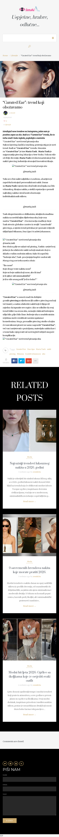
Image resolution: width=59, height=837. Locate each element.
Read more (29, 501)
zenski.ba (37, 472)
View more (29, 431)
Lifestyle (14, 55)
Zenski (12, 113)
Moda (29, 457)
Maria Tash (41, 349)
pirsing (13, 354)
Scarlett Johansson (33, 354)
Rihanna (20, 354)
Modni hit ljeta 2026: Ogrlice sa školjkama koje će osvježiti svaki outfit (30, 677)
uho (43, 354)
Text (5, 794)
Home (5, 55)
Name (5, 775)
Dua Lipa (31, 349)
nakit (49, 349)
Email (5, 785)
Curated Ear (21, 349)
